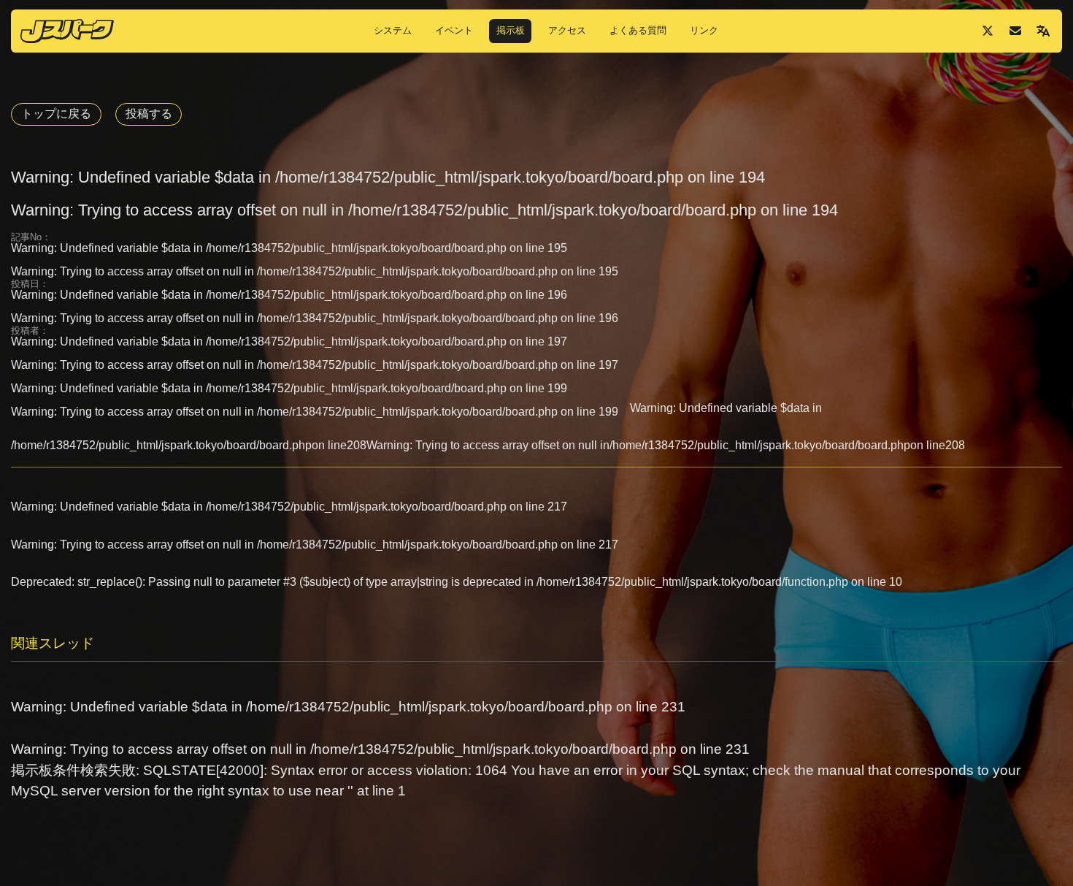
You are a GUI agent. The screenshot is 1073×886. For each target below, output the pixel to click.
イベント (454, 30)
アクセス (567, 30)
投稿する (149, 113)
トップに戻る (56, 113)
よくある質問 (637, 30)
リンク (704, 30)
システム (393, 30)
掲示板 (510, 30)
